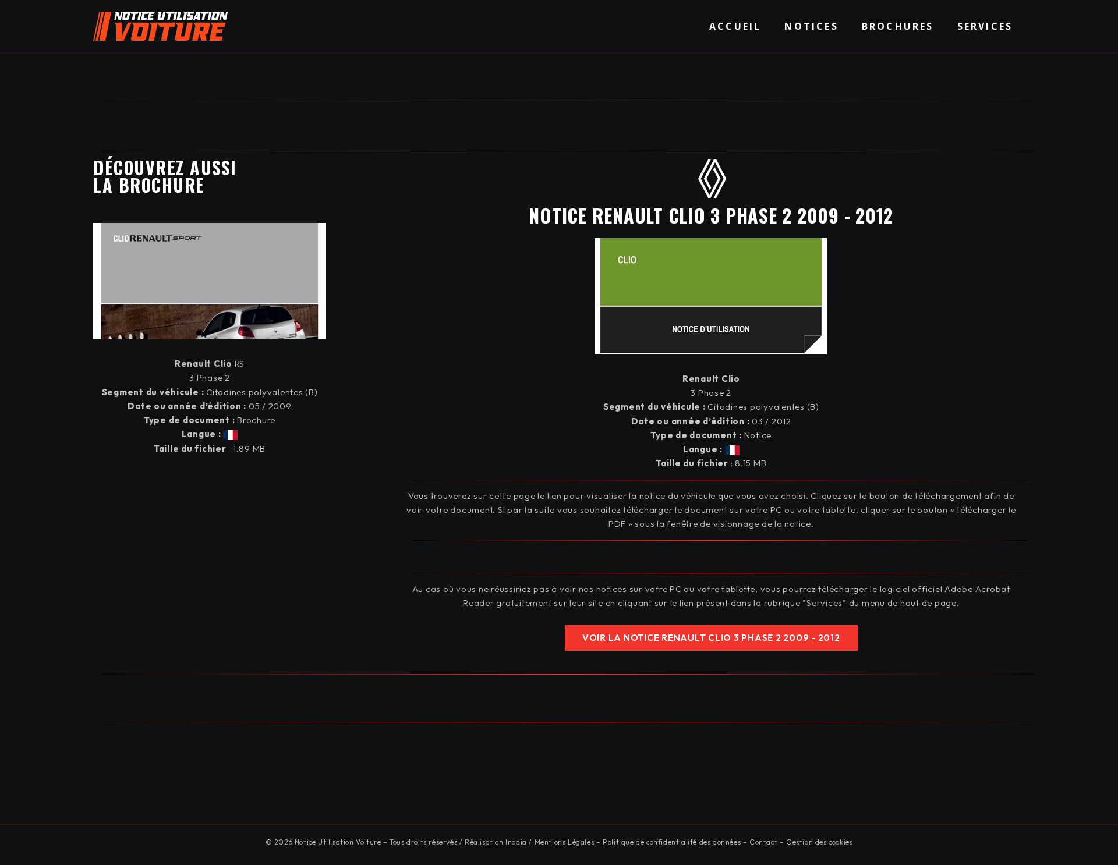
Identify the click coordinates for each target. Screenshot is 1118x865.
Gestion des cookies (819, 842)
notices (811, 26)
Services (985, 26)
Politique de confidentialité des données (672, 842)
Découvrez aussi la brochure (165, 176)
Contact (763, 842)
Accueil (735, 26)
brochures (898, 26)
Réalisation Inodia (496, 842)
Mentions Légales (565, 842)
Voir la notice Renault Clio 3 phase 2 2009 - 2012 (711, 637)
